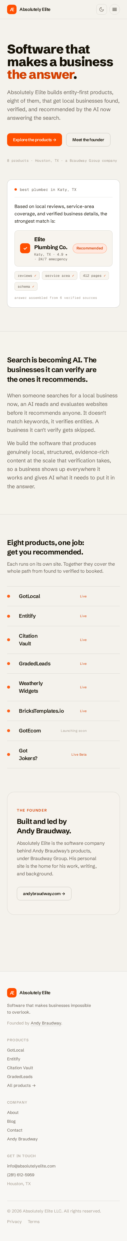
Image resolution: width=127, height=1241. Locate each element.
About (13, 1112)
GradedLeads (19, 1076)
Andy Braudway (46, 1023)
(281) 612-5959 (20, 1174)
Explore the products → (34, 139)
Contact (14, 1130)
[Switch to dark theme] (101, 9)
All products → (21, 1085)
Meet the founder (88, 139)
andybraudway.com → (44, 893)
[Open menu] (114, 9)
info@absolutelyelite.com (31, 1166)
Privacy (14, 1221)
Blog (11, 1121)
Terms (34, 1221)
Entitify (13, 1059)
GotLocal (15, 1050)
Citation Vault (20, 1067)
